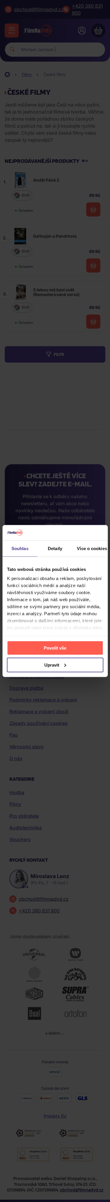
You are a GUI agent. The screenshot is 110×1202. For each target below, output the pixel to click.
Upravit (51, 664)
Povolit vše (55, 647)
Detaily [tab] (55, 548)
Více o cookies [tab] (92, 548)
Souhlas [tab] (19, 548)
